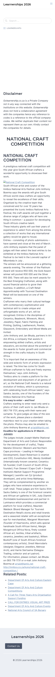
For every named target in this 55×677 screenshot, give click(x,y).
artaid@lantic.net (40, 427)
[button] (51, 3)
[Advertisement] (27, 60)
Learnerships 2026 (27, 637)
